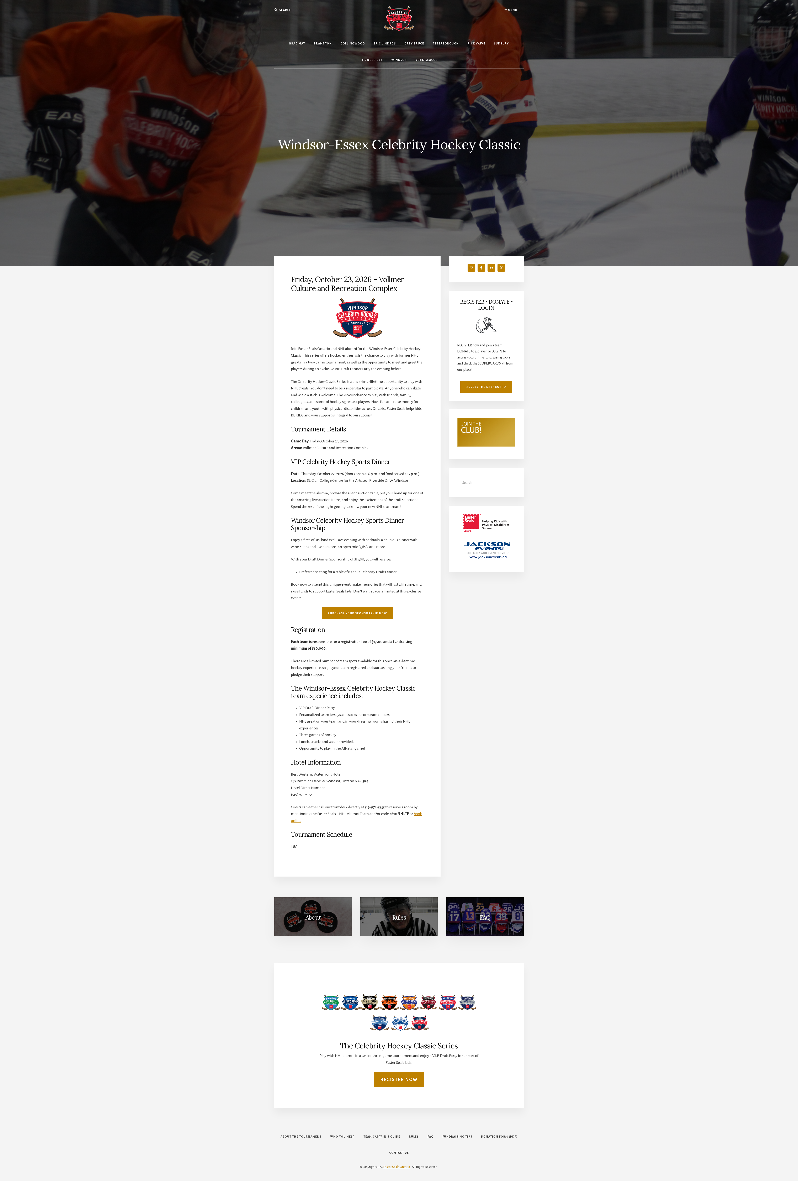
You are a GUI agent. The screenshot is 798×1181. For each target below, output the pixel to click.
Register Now (399, 1079)
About (313, 917)
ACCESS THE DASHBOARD (486, 386)
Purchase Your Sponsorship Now (357, 613)
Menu (512, 10)
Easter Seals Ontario (396, 1167)
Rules (399, 917)
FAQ (485, 917)
